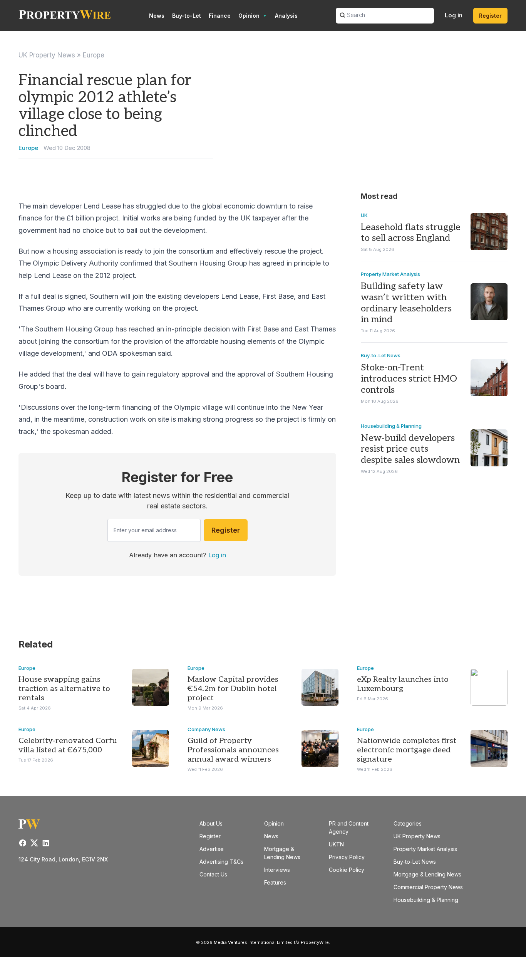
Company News (206, 729)
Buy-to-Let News (380, 355)
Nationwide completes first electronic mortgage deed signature (406, 750)
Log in (453, 15)
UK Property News (46, 55)
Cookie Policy (346, 869)
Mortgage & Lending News (427, 874)
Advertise (211, 849)
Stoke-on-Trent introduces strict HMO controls (409, 378)
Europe (93, 55)
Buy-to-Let (186, 15)
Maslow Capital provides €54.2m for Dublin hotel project (233, 689)
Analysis (286, 15)
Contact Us (213, 874)
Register (490, 15)
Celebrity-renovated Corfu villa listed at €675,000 (67, 745)
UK (364, 215)
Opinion (249, 15)
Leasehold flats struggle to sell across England (411, 233)
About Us (211, 823)
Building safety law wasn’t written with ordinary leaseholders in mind (406, 303)
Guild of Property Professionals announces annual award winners (233, 750)
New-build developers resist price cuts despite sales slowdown (410, 449)
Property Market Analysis (390, 274)
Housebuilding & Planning (391, 426)
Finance (220, 15)
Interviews (277, 869)
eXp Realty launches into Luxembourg (403, 684)
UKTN (336, 844)
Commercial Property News (428, 887)
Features (275, 882)
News (156, 15)
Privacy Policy (347, 857)
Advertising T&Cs (221, 861)
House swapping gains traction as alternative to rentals (64, 689)
